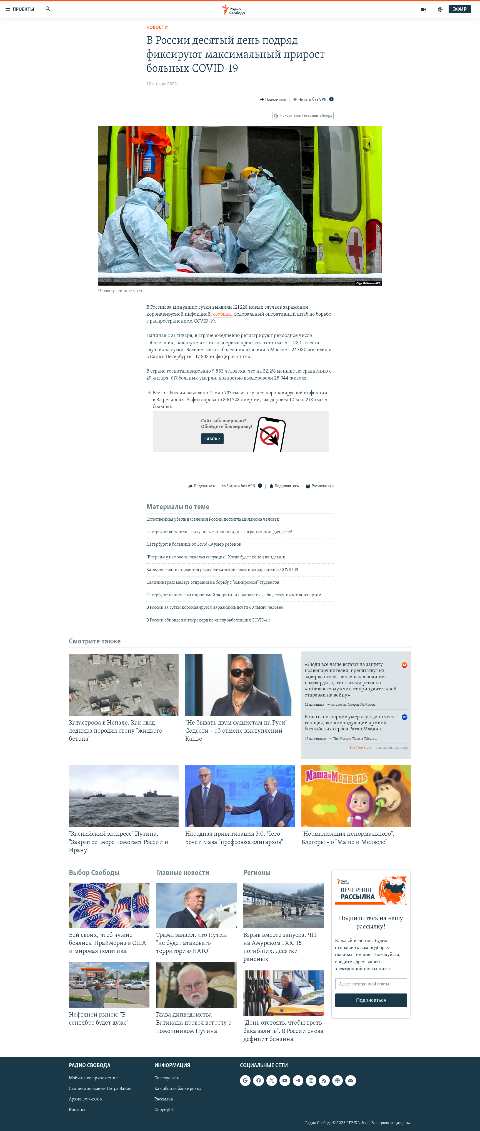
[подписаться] (350, 1080)
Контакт (77, 1110)
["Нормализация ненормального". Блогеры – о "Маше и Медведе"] (356, 796)
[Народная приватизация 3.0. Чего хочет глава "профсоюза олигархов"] (240, 796)
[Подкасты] (337, 1080)
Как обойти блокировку (177, 1089)
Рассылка (163, 1099)
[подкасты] (440, 9)
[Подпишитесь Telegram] (298, 1080)
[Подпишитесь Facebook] (258, 1080)
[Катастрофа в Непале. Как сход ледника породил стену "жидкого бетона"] (124, 685)
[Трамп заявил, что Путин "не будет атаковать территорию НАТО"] (196, 905)
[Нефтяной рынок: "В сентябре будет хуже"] (109, 985)
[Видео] (423, 9)
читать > (212, 438)
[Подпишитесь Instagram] (311, 1080)
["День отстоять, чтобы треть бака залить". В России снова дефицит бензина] (283, 993)
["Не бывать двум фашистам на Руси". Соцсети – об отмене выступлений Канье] (240, 685)
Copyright (163, 1110)
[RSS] (324, 1080)
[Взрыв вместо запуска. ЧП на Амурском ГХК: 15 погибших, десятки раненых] (283, 905)
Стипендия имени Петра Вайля (100, 1089)
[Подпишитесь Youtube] (284, 1080)
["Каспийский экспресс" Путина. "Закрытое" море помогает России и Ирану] (124, 796)
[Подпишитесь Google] (245, 1080)
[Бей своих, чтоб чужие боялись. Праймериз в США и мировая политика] (109, 905)
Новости (157, 27)
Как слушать (166, 1078)
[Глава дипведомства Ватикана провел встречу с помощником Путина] (196, 985)
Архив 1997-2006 (85, 1099)
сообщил (223, 314)
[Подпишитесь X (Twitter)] (271, 1080)
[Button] (273, 99)
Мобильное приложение (93, 1078)
